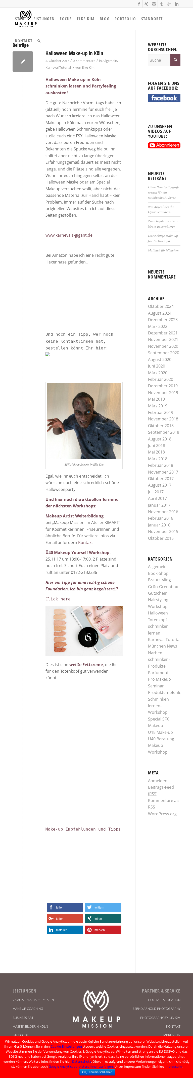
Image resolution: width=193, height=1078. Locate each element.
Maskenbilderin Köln (30, 1026)
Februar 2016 (160, 518)
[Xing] (146, 4)
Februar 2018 (160, 465)
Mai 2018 (156, 452)
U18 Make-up (160, 732)
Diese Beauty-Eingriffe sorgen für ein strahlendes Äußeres (163, 192)
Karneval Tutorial (58, 67)
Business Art (23, 1017)
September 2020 (163, 352)
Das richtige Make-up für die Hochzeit (163, 238)
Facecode (21, 1035)
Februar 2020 (160, 379)
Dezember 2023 (163, 319)
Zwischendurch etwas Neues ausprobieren (163, 223)
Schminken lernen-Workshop (158, 705)
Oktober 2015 (161, 538)
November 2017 (163, 472)
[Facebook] (138, 4)
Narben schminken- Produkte (159, 659)
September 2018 (163, 432)
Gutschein (157, 593)
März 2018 (157, 459)
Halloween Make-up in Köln (74, 53)
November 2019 (163, 392)
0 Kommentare (84, 60)
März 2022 (157, 326)
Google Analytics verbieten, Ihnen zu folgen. (81, 1066)
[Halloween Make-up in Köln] (23, 61)
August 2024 (159, 313)
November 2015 (163, 531)
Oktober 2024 (161, 306)
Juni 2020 (156, 366)
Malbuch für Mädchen (163, 250)
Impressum (171, 1035)
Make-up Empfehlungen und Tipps (83, 829)
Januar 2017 (159, 505)
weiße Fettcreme (86, 664)
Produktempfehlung (167, 692)
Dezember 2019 (163, 386)
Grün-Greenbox (163, 586)
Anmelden (157, 780)
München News (162, 646)
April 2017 (157, 498)
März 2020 (157, 373)
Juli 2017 (156, 492)
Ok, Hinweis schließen (97, 1072)
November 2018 (163, 419)
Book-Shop (158, 573)
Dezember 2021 (163, 333)
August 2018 (159, 439)
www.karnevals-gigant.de (68, 235)
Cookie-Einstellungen (66, 1046)
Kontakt (85, 542)
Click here (58, 599)
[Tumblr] (161, 4)
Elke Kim (88, 67)
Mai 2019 (156, 399)
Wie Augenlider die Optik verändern (161, 209)
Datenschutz (81, 1061)
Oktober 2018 (161, 425)
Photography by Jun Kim (160, 1017)
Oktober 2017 (161, 478)
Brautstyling (159, 580)
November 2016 (163, 511)
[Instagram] (154, 4)
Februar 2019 (160, 412)
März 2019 (157, 406)
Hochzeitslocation (164, 1000)
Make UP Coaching (28, 1008)
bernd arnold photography (156, 1008)
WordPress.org (162, 814)
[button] (65, 907)
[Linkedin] (176, 4)
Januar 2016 (159, 525)
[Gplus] (169, 4)
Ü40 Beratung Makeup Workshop (161, 745)
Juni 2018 (156, 445)
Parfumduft (159, 672)
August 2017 (159, 485)
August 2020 (159, 359)
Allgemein (110, 60)
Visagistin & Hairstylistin (33, 1000)
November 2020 (163, 346)
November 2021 (163, 339)
